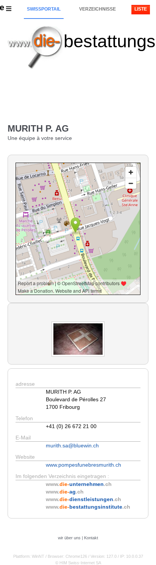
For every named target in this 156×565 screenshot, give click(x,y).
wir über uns (69, 538)
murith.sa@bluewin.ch (72, 445)
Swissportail (44, 9)
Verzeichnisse (97, 9)
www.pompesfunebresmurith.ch (83, 465)
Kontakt (91, 538)
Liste (140, 9)
